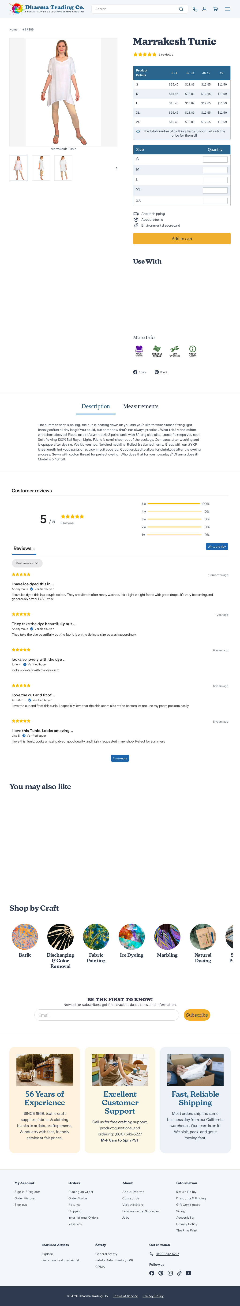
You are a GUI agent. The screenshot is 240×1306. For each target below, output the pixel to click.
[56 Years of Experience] (44, 1070)
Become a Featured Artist (60, 1260)
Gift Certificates (188, 1204)
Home (13, 29)
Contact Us (130, 1198)
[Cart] (215, 9)
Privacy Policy (186, 1224)
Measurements (140, 406)
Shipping (75, 1211)
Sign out (21, 1204)
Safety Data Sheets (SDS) (114, 1260)
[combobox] (139, 9)
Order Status (77, 1198)
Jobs (125, 1217)
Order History (25, 1198)
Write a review (217, 546)
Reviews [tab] (24, 548)
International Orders (83, 1217)
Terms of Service (125, 1296)
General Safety (106, 1254)
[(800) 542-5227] (193, 9)
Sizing (180, 1211)
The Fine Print (186, 1230)
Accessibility (185, 1217)
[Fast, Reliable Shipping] (195, 1070)
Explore (47, 1254)
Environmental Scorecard (141, 1211)
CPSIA (100, 1267)
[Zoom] (63, 92)
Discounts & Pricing (191, 1198)
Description (96, 406)
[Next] (114, 168)
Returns (74, 1204)
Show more (120, 758)
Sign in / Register (27, 1192)
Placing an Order (81, 1192)
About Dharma (133, 1192)
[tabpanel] (120, 663)
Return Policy (186, 1192)
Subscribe (197, 1015)
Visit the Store (132, 1204)
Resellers (75, 1224)
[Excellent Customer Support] (120, 1070)
